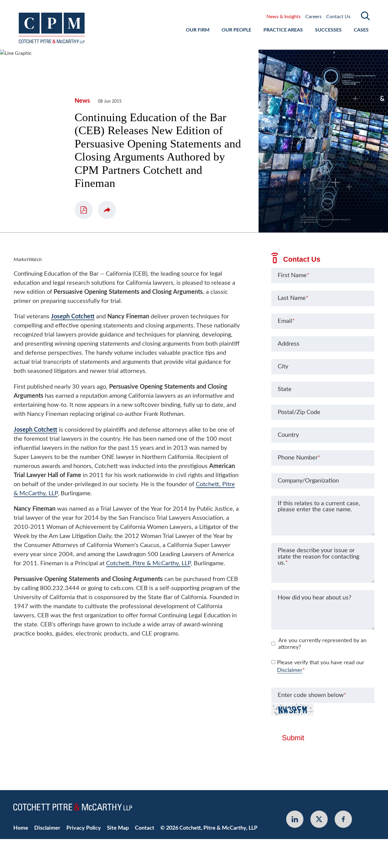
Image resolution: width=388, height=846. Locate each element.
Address (288, 344)
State (285, 389)
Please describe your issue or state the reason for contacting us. (318, 556)
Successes (328, 30)
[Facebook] (343, 819)
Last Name (293, 298)
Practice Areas (283, 30)
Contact (144, 828)
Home (20, 828)
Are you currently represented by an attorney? (322, 644)
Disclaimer (290, 670)
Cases (361, 30)
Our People (236, 30)
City (283, 366)
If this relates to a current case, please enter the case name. (319, 506)
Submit (293, 737)
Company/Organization (308, 481)
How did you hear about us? (314, 598)
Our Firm (197, 30)
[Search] (365, 16)
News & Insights (283, 16)
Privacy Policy (83, 828)
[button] (107, 210)
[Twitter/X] (319, 819)
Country (288, 435)
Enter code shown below (312, 695)
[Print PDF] (84, 210)
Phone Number (299, 458)
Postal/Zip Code (299, 412)
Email (286, 321)
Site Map (118, 828)
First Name (293, 275)
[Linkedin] (294, 819)
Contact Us (338, 16)
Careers (313, 16)
